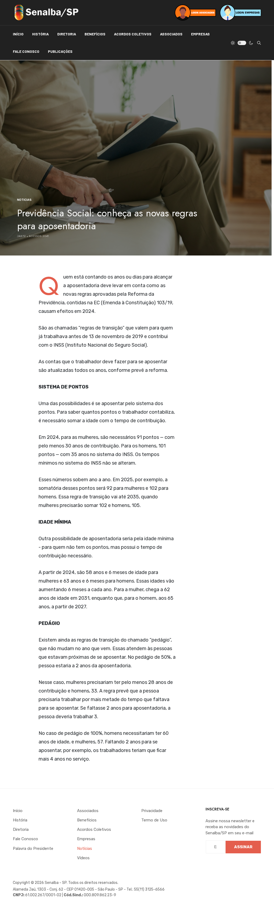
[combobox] (259, 43)
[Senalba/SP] (46, 12)
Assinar (243, 846)
